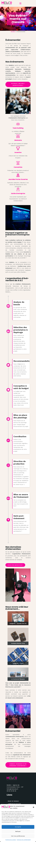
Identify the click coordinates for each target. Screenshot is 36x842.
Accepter (18, 827)
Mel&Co (13, 31)
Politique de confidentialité (24, 839)
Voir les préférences (18, 836)
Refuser (18, 831)
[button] (33, 807)
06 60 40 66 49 (11, 791)
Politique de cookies (10, 839)
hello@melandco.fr (12, 789)
